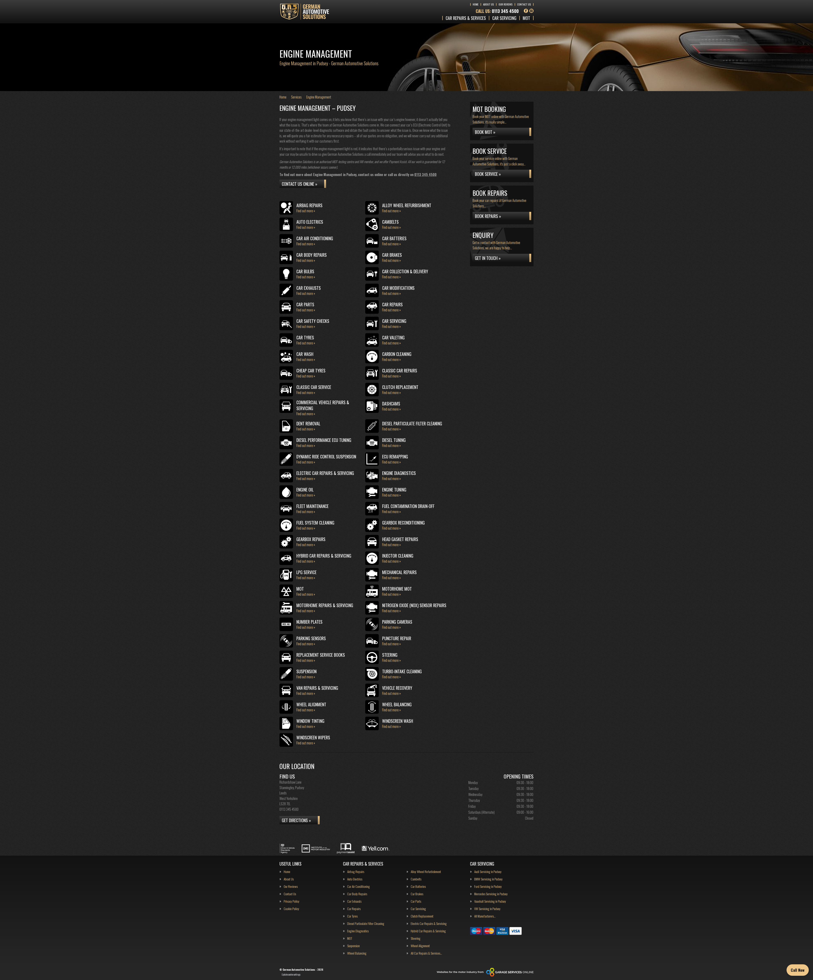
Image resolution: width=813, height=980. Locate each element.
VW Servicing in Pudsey (487, 908)
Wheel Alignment (420, 945)
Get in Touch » (488, 258)
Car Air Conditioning (358, 886)
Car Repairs (354, 908)
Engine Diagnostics (358, 931)
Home (475, 4)
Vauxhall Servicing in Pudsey (490, 901)
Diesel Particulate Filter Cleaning (365, 923)
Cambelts (416, 879)
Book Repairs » (488, 216)
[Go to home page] (304, 11)
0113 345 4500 (497, 11)
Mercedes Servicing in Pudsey (491, 893)
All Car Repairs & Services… (426, 953)
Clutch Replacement (422, 916)
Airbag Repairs (355, 871)
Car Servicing (504, 18)
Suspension (353, 945)
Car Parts (416, 901)
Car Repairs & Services (466, 18)
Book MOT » (485, 132)
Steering (415, 938)
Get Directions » (296, 820)
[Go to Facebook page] (526, 11)
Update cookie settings (291, 974)
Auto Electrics (354, 879)
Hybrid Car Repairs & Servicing (428, 931)
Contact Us (524, 4)
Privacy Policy (291, 901)
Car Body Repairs (357, 893)
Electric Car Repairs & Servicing (429, 923)
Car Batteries (418, 886)
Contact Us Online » (299, 184)
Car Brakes (417, 893)
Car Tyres (352, 916)
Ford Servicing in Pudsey (488, 886)
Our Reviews (506, 4)
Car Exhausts (354, 901)
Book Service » (488, 174)
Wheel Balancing (356, 953)
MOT (526, 18)
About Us (488, 4)
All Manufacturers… (485, 916)
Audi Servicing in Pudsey (488, 871)
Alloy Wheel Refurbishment (426, 871)
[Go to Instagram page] (531, 11)
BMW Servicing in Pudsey (488, 879)
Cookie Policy (291, 908)
